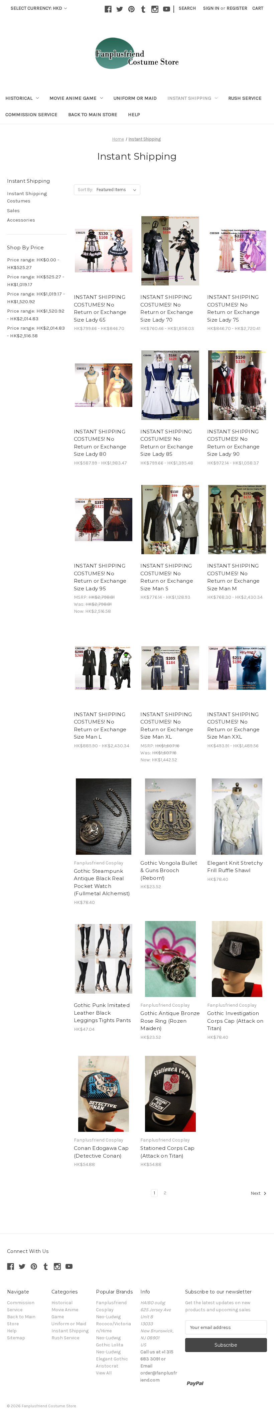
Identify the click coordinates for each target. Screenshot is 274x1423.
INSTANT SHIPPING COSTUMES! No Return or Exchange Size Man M (233, 577)
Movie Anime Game (73, 98)
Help (134, 114)
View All (104, 1373)
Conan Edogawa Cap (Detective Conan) (101, 1152)
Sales (13, 210)
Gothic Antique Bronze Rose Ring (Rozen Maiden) (170, 1020)
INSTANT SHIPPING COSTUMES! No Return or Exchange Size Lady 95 (100, 577)
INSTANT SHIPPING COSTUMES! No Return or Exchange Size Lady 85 (166, 442)
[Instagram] (154, 9)
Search (187, 8)
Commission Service (31, 114)
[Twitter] (119, 9)
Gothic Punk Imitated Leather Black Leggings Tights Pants (102, 1012)
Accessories (21, 220)
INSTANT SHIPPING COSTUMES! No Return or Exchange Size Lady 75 (233, 308)
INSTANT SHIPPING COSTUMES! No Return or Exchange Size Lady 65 (100, 308)
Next (256, 1193)
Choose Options (103, 256)
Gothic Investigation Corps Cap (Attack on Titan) (235, 1020)
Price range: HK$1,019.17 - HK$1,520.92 (36, 298)
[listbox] (118, 190)
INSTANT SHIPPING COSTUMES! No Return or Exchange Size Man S (166, 577)
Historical (18, 98)
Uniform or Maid (135, 98)
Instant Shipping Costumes (27, 197)
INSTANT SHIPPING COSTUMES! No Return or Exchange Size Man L (100, 725)
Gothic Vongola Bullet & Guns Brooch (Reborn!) (168, 870)
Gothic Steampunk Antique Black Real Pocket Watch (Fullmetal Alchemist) (102, 882)
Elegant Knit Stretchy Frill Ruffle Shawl (235, 867)
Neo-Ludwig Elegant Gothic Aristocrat (112, 1359)
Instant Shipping (189, 98)
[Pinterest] (131, 9)
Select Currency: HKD (37, 8)
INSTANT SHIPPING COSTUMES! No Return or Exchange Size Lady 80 (100, 442)
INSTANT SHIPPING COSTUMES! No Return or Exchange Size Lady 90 (233, 442)
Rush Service (245, 98)
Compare (102, 245)
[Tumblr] (143, 9)
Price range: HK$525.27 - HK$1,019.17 (35, 280)
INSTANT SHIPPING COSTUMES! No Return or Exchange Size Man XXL (233, 725)
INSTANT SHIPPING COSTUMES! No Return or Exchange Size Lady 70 (166, 308)
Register (237, 8)
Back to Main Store (92, 114)
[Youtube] (166, 9)
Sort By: (85, 189)
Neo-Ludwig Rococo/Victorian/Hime (113, 1324)
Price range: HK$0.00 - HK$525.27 (33, 263)
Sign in (211, 8)
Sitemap (16, 1338)
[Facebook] (108, 9)
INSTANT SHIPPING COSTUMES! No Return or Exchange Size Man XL (166, 725)
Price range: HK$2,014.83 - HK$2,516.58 (36, 332)
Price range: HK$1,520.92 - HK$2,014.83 (35, 315)
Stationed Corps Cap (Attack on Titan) (167, 1152)
